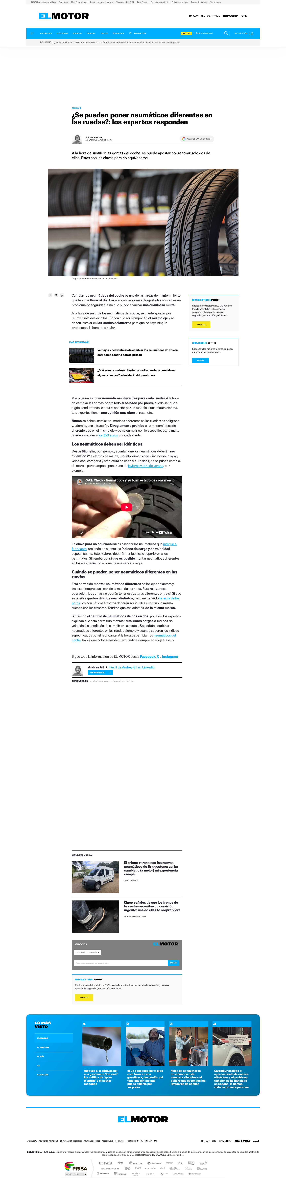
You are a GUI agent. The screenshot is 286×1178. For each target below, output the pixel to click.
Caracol (202, 1163)
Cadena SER (168, 1163)
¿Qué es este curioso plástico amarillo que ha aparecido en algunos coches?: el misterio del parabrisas (136, 373)
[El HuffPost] (230, 16)
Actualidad (46, 33)
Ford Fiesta (142, 2)
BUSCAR (200, 360)
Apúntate (84, 998)
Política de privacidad (48, 1141)
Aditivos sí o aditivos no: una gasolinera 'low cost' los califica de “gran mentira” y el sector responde (101, 1077)
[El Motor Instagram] (146, 1141)
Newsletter (139, 33)
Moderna (119, 1173)
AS (38, 1065)
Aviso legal (32, 1141)
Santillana (136, 1163)
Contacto (119, 1141)
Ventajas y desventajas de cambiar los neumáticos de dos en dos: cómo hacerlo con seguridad (137, 352)
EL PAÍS (40, 1056)
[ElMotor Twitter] (142, 1141)
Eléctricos (62, 33)
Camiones (64, 2)
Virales (104, 33)
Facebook (147, 656)
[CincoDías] (213, 16)
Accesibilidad (107, 1141)
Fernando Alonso (199, 2)
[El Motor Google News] (155, 1141)
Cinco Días (150, 1168)
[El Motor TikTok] (150, 1141)
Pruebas (91, 33)
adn (189, 1163)
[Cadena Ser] (244, 16)
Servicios (186, 33)
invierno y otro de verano (145, 466)
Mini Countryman (79, 2)
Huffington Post (109, 1168)
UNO (128, 1168)
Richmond (103, 1173)
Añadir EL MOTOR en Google (199, 139)
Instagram (170, 656)
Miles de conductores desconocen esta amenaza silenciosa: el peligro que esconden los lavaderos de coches (188, 1077)
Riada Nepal (215, 2)
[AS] (203, 16)
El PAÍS (105, 1163)
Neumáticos (118, 681)
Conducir (77, 33)
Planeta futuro (187, 1168)
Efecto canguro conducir (102, 2)
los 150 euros (108, 435)
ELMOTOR (42, 1038)
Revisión (130, 681)
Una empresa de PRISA (76, 1166)
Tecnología (118, 33)
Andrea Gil (96, 137)
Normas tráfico (49, 2)
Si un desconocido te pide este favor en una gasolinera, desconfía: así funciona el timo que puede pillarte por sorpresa (145, 1079)
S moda (164, 1173)
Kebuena (199, 1168)
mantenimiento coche (100, 681)
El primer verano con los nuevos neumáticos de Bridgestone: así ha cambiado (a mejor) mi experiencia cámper (151, 868)
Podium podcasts (135, 1173)
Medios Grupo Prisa (76, 1174)
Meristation (194, 1173)
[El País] (193, 16)
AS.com (178, 1163)
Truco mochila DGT (125, 2)
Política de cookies (92, 1141)
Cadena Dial (163, 1168)
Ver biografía (97, 672)
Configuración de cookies (71, 1141)
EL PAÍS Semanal (175, 1168)
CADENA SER (42, 1075)
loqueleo (178, 1173)
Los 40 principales (121, 1163)
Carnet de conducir (160, 2)
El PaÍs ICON (150, 1173)
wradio (137, 1168)
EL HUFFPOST (43, 1047)
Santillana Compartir (154, 1163)
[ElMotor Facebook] (138, 1141)
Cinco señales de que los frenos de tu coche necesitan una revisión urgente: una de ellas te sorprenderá (152, 906)
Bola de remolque (180, 2)
